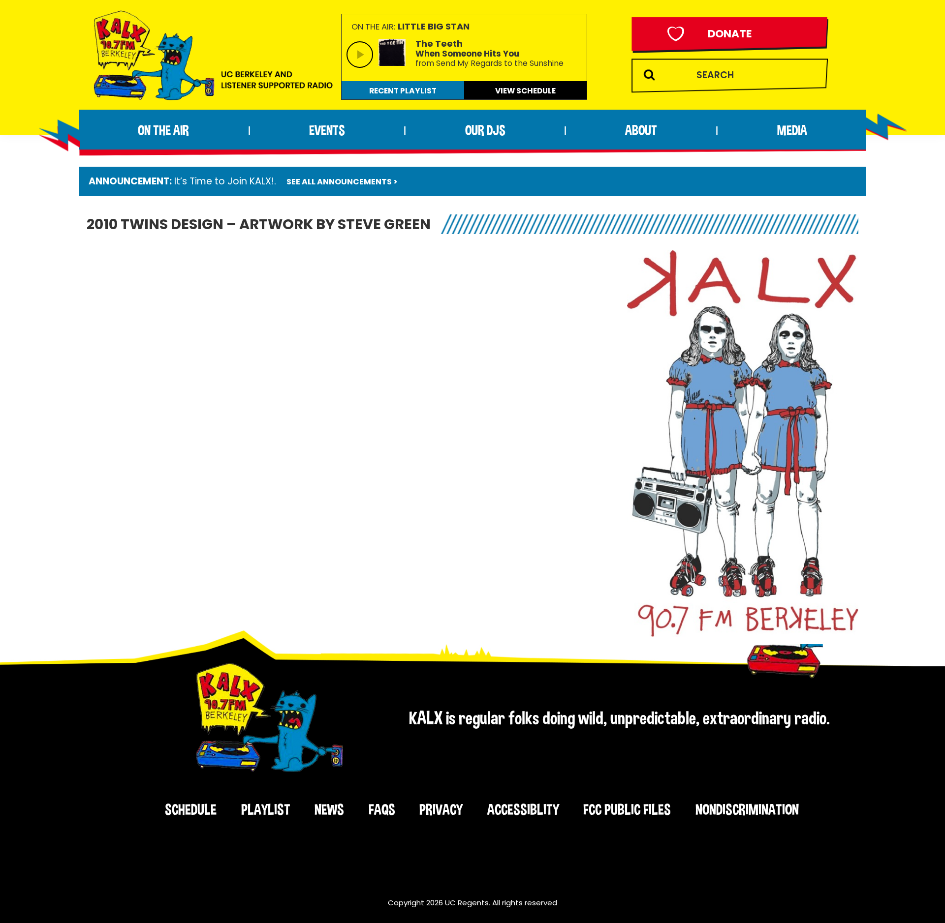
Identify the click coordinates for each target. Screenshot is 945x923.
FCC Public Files (627, 809)
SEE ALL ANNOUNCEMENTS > (342, 181)
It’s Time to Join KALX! (224, 181)
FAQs (382, 809)
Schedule (191, 809)
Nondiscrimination (747, 809)
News (329, 809)
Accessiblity (523, 809)
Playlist (265, 809)
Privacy (441, 809)
